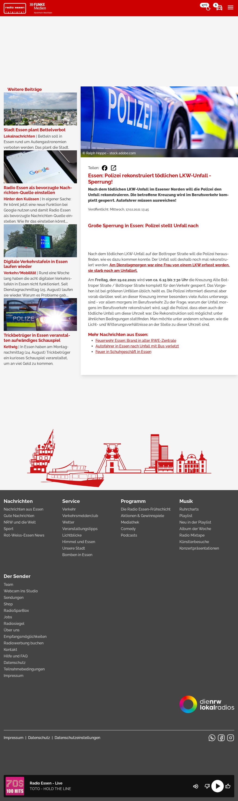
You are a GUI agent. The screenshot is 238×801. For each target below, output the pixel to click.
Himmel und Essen (78, 542)
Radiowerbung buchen (23, 643)
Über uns (12, 630)
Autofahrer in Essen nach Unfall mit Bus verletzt (137, 346)
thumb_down (207, 786)
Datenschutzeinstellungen (77, 737)
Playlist (185, 516)
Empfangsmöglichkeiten (25, 636)
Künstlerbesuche (194, 542)
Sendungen (13, 597)
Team (8, 584)
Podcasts (129, 535)
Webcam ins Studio (21, 591)
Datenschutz (15, 662)
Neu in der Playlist (195, 522)
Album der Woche (195, 529)
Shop (8, 604)
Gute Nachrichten (19, 516)
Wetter (68, 522)
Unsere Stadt (73, 548)
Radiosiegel (14, 623)
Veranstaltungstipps (80, 529)
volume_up (195, 786)
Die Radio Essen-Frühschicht (146, 509)
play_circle (217, 786)
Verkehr (69, 509)
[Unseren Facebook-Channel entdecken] (221, 738)
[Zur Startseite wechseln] (15, 8)
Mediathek (130, 522)
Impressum (13, 675)
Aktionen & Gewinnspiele (142, 516)
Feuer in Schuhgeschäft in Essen (123, 351)
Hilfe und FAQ (16, 656)
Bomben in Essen (77, 555)
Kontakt (10, 649)
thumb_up (228, 786)
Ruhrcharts (189, 509)
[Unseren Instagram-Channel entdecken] (230, 738)
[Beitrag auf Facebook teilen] (104, 168)
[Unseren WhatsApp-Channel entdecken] (212, 738)
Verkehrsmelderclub (80, 516)
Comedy (128, 529)
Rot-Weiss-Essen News (24, 535)
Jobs (8, 617)
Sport (8, 529)
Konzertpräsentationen (199, 548)
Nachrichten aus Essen (23, 509)
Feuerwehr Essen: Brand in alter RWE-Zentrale (136, 340)
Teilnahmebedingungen (24, 669)
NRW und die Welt (20, 522)
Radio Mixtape (192, 535)
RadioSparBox (16, 610)
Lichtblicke (72, 535)
